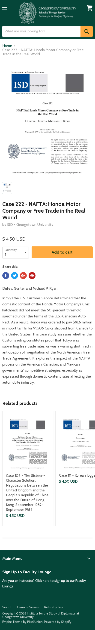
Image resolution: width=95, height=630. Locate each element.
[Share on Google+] (23, 275)
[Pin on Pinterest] (32, 275)
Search (7, 607)
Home (7, 46)
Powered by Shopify (57, 622)
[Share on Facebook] (5, 275)
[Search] (86, 31)
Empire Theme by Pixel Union (22, 622)
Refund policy (53, 607)
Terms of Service (28, 607)
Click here (42, 581)
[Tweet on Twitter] (14, 275)
